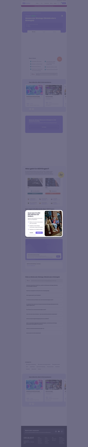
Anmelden (31, 232)
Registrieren (39, 232)
